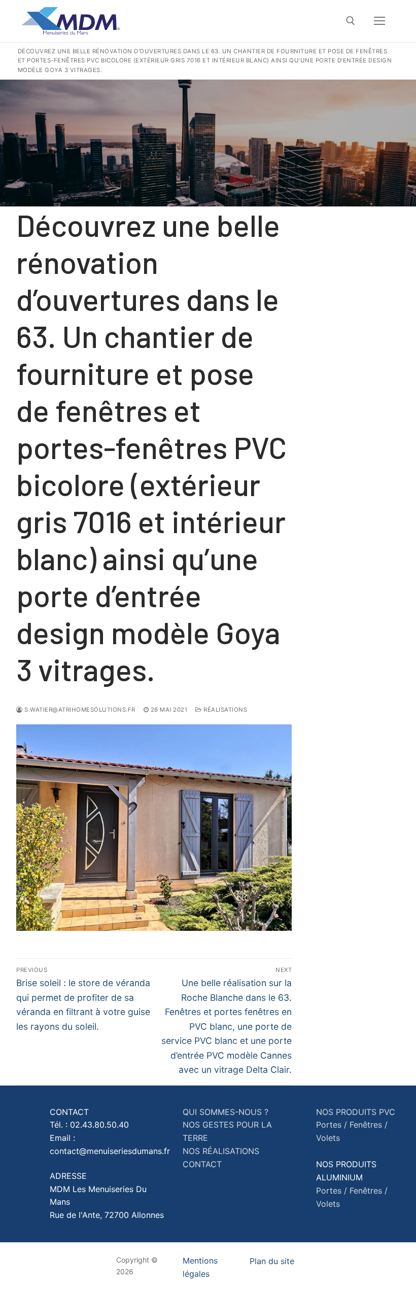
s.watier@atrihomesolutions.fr (79, 709)
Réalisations (224, 709)
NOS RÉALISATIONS (221, 1151)
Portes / (331, 1125)
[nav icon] (379, 21)
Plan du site (272, 1261)
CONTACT (202, 1164)
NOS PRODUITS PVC (355, 1112)
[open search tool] (350, 20)
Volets (328, 1138)
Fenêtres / (369, 1125)
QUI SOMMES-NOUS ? (225, 1112)
